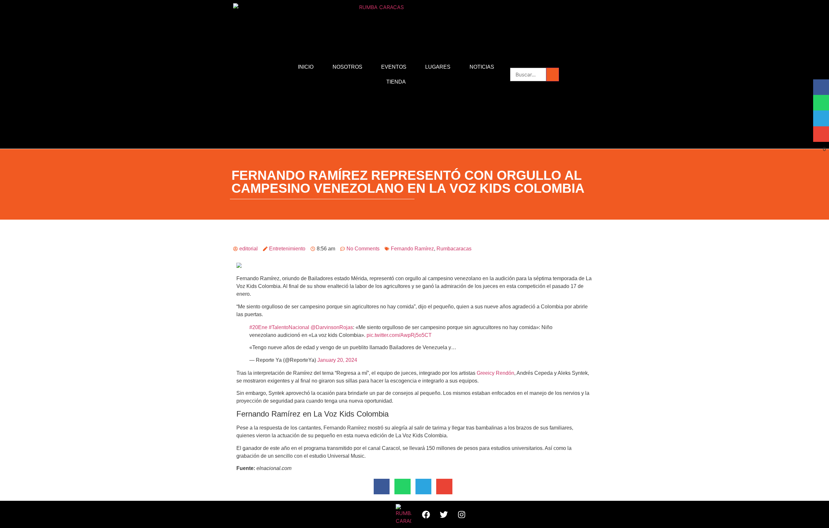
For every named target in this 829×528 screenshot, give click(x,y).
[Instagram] (461, 514)
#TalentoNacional (289, 327)
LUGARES (437, 67)
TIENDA (396, 82)
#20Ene (258, 327)
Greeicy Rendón (495, 373)
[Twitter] (444, 514)
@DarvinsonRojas (332, 327)
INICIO (305, 67)
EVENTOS (393, 67)
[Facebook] (426, 514)
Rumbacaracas (454, 248)
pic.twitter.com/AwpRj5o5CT (399, 335)
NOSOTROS (347, 67)
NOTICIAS (482, 67)
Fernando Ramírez (412, 248)
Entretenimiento (287, 248)
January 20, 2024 (337, 360)
